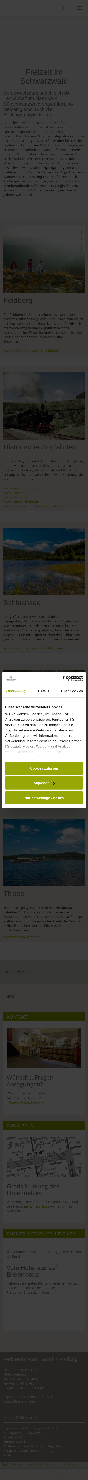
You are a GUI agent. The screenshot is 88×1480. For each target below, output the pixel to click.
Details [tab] (43, 691)
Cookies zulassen (44, 768)
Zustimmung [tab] (16, 691)
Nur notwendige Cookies (44, 797)
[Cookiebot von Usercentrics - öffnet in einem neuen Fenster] (63, 678)
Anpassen (41, 783)
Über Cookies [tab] (72, 691)
